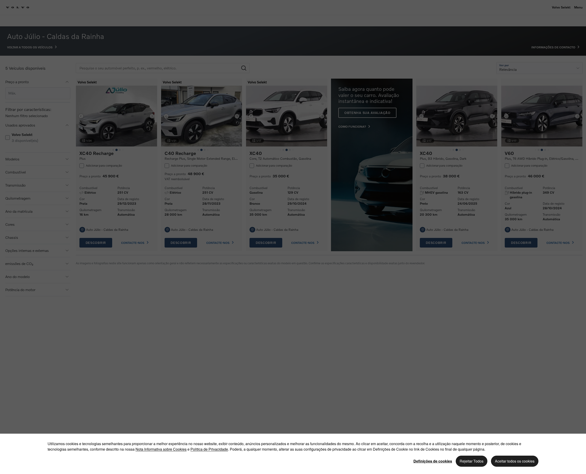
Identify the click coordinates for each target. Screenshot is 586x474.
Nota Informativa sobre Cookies (161, 449)
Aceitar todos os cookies (514, 461)
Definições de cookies (432, 461)
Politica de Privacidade (209, 449)
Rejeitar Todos (471, 461)
